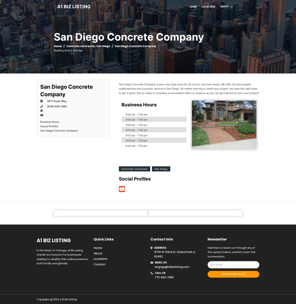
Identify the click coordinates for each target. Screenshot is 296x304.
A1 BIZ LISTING (74, 6)
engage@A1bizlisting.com (172, 267)
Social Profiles (49, 126)
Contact (100, 264)
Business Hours (49, 121)
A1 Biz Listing (54, 240)
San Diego (103, 46)
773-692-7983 (164, 277)
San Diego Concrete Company (59, 130)
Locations (208, 6)
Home (193, 6)
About (98, 253)
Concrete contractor (80, 46)
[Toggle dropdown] (231, 6)
